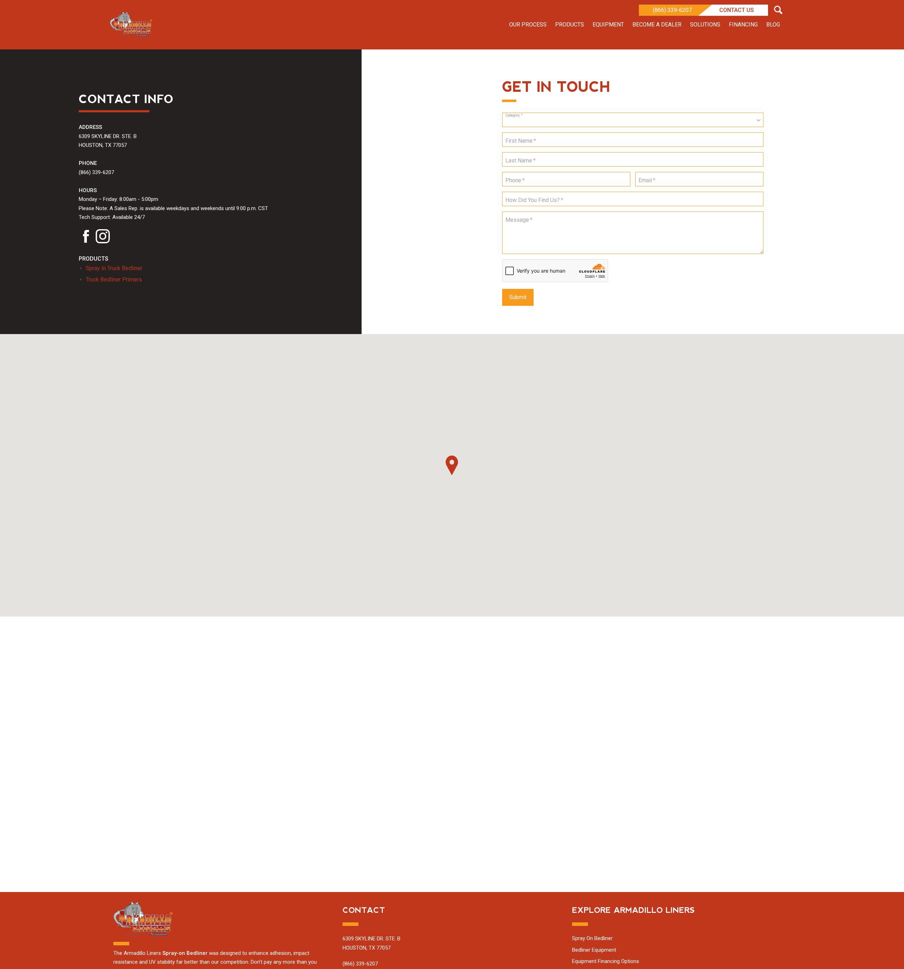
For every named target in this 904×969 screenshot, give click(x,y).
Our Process (528, 24)
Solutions (705, 24)
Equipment (608, 24)
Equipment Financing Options (605, 961)
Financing (743, 24)
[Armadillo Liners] (131, 24)
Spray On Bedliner (592, 938)
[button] (452, 465)
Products (569, 24)
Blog (773, 24)
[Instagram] (103, 238)
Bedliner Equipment (594, 950)
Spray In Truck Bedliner (114, 268)
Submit (518, 297)
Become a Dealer (657, 24)
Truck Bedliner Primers (114, 279)
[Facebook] (86, 238)
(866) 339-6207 (672, 10)
